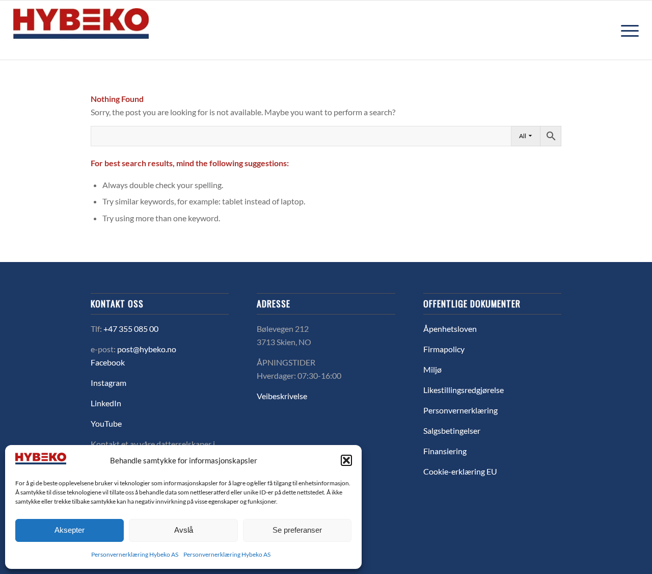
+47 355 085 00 (130, 328)
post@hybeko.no (146, 349)
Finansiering (445, 451)
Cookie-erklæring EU (460, 471)
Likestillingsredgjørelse (463, 390)
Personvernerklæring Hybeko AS (134, 554)
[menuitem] (626, 30)
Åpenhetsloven (450, 328)
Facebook (108, 362)
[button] (346, 460)
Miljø (432, 369)
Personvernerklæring (460, 410)
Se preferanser (297, 530)
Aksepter (70, 530)
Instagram (108, 382)
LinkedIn (106, 403)
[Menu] (626, 30)
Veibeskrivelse (282, 396)
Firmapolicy (444, 349)
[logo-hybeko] (99, 30)
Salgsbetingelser (451, 430)
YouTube (106, 423)
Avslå (183, 530)
